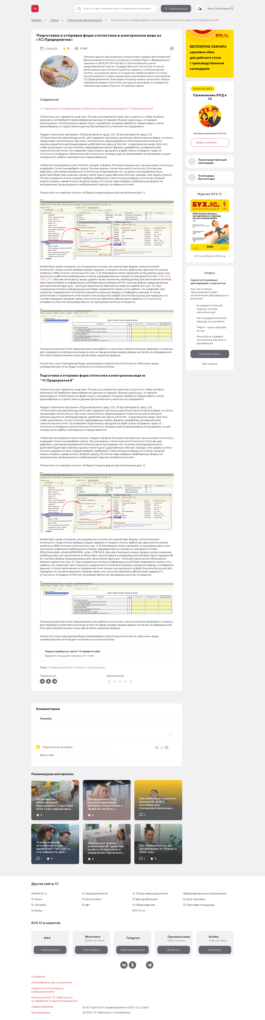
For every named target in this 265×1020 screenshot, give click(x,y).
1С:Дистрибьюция (145, 899)
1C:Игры (36, 910)
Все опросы (209, 363)
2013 (49, 279)
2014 (43, 279)
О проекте (38, 976)
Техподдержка (40, 1012)
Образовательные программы (205, 893)
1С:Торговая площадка (199, 904)
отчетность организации (89, 667)
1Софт (86, 904)
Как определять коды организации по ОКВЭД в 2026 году (158, 848)
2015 (167, 276)
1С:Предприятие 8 (60, 667)
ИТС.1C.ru (138, 910)
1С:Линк (36, 899)
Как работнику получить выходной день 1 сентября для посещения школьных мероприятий (157, 805)
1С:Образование (143, 904)
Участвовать (91, 949)
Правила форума (42, 1006)
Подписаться (178, 8)
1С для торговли (194, 899)
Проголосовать (210, 353)
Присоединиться (132, 949)
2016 (161, 276)
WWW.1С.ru (39, 893)
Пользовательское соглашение (51, 982)
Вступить (173, 949)
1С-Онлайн (38, 904)
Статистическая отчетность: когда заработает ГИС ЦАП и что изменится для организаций (53, 849)
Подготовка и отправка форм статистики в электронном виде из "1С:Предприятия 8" (99, 108)
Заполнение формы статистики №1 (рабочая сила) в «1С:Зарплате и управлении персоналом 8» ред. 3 (106, 849)
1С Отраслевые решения (150, 893)
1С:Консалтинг (92, 899)
